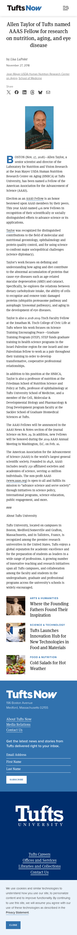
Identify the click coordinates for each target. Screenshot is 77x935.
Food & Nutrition (43, 657)
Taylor (10, 230)
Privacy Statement (17, 912)
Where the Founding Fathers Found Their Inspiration (49, 609)
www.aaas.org (16, 480)
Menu (67, 8)
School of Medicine (30, 78)
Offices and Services (39, 860)
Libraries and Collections (40, 866)
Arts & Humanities (44, 598)
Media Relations (18, 724)
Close (13, 925)
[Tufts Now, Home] (24, 8)
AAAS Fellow (35, 198)
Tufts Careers (39, 854)
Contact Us (14, 729)
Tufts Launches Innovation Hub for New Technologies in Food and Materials (49, 639)
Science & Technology (47, 625)
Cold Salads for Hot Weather (48, 665)
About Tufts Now (18, 719)
